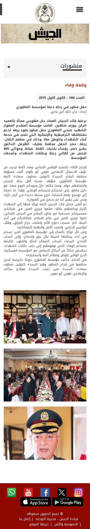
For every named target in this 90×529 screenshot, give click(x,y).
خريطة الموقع (39, 524)
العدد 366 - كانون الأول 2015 (62, 98)
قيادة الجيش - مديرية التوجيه (57, 519)
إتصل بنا (24, 519)
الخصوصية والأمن (66, 524)
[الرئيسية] (45, 13)
